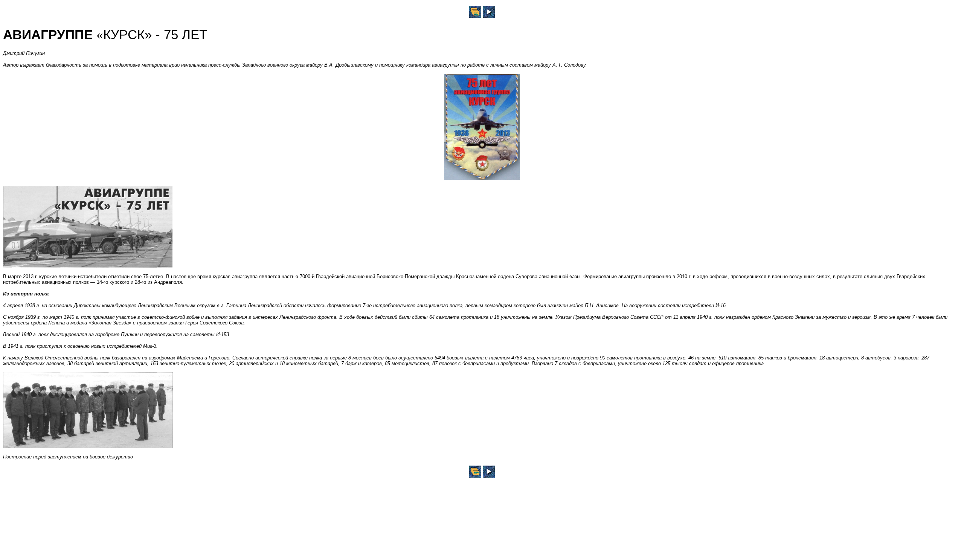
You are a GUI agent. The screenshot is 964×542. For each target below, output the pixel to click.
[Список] (475, 16)
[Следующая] (489, 16)
